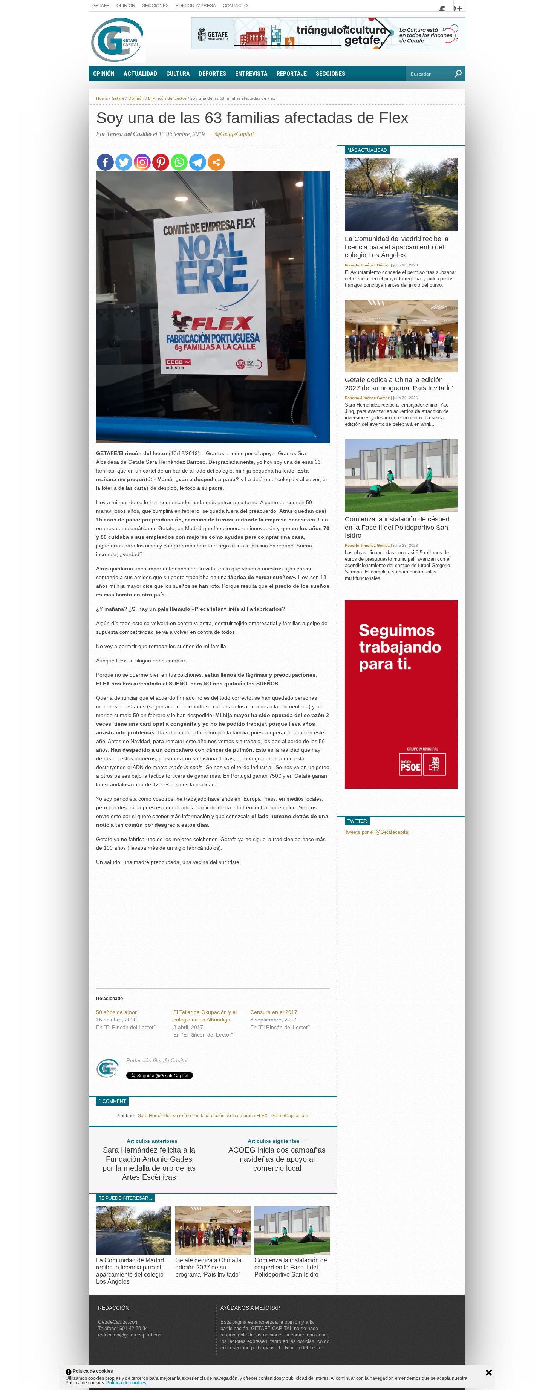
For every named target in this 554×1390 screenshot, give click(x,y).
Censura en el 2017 (273, 1012)
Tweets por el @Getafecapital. (378, 832)
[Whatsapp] (179, 162)
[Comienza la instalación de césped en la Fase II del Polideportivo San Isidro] (292, 1252)
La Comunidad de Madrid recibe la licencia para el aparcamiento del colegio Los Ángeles (396, 247)
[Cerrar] (489, 1373)
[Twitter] (123, 162)
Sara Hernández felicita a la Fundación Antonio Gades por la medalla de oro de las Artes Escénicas (149, 1163)
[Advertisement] (213, 925)
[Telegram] (197, 162)
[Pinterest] (160, 162)
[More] (216, 162)
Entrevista (251, 73)
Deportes (212, 73)
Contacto (235, 5)
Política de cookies (127, 1382)
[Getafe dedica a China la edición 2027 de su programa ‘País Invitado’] (213, 1252)
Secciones (155, 5)
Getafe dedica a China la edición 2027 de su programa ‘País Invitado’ (208, 1267)
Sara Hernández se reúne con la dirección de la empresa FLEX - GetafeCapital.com (223, 1115)
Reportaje (292, 73)
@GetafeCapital (234, 134)
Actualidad (140, 73)
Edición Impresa (196, 5)
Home (102, 98)
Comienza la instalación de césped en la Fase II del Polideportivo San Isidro (290, 1267)
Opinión (125, 5)
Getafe (101, 5)
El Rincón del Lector (167, 98)
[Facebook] (105, 162)
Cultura (178, 73)
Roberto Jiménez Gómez (367, 265)
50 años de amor (116, 1012)
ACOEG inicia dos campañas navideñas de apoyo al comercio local (277, 1159)
